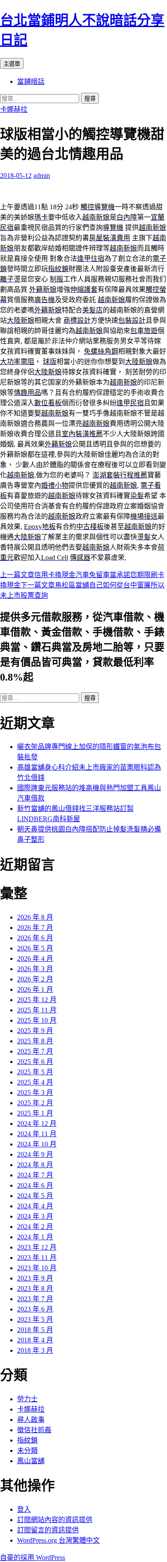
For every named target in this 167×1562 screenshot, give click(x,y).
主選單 (11, 64)
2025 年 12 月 (37, 999)
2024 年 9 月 (35, 1154)
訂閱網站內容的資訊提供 (54, 1519)
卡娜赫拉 (13, 109)
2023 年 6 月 (35, 1309)
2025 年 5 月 (35, 1072)
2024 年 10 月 (37, 1144)
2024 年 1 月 (35, 1237)
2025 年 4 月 (35, 1082)
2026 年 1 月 (35, 989)
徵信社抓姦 (34, 1430)
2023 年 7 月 (35, 1298)
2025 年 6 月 (35, 1061)
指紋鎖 (27, 1440)
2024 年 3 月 (35, 1216)
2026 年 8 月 (35, 917)
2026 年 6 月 (35, 937)
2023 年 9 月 (35, 1278)
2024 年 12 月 (37, 1123)
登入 (24, 1509)
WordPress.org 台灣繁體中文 (58, 1540)
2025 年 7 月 (35, 1051)
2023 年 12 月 (37, 1247)
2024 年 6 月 (35, 1185)
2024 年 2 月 (35, 1226)
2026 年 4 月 (35, 958)
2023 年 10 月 (37, 1268)
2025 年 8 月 (35, 1041)
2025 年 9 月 (35, 1030)
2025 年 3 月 (35, 1092)
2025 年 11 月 (37, 1010)
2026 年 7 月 (35, 927)
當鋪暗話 (31, 81)
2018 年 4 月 (35, 1340)
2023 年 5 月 (35, 1319)
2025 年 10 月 (37, 1020)
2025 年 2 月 (35, 1103)
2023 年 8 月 (35, 1288)
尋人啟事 (31, 1419)
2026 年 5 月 (35, 948)
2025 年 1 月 (35, 1113)
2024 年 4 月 (35, 1206)
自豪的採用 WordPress (32, 1557)
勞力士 (27, 1399)
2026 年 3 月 (35, 968)
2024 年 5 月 (35, 1195)
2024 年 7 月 (35, 1175)
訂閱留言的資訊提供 (48, 1530)
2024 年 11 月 (37, 1133)
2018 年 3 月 (35, 1350)
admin (41, 175)
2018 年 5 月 (35, 1329)
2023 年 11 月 (37, 1257)
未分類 (27, 1450)
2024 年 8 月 (35, 1164)
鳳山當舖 (31, 1460)
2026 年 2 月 (35, 979)
